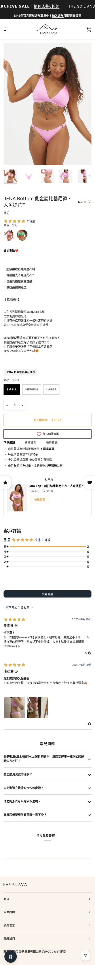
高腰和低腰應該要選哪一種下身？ (25, 814)
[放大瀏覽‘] (12, 157)
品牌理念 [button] (9, 925)
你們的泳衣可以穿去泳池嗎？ (22, 801)
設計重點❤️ (11, 250)
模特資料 (30, 442)
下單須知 (9, 442)
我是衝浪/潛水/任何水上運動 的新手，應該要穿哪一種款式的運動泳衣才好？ (44, 759)
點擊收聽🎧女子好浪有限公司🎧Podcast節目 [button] (35, 951)
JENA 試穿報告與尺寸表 (20, 372)
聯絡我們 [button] (9, 938)
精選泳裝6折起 (46, 6)
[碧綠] (22, 236)
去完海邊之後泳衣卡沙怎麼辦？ (24, 787)
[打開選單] (10, 29)
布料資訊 (52, 442)
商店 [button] (6, 899)
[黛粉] (10, 236)
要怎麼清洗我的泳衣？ (18, 774)
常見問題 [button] (9, 912)
